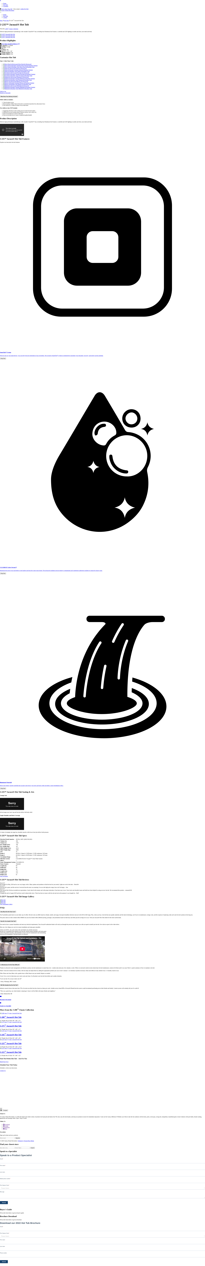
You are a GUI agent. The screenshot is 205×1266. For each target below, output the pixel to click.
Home (4, 3)
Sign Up (17, 1138)
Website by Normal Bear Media (26, 1141)
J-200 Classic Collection (11, 29)
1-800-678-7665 (24, 9)
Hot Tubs (5, 5)
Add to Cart (3, 91)
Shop (1, 20)
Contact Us (3, 1070)
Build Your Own (4, 1061)
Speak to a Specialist (5, 93)
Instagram (7, 1127)
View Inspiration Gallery (6, 904)
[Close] (0, 0)
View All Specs (4, 876)
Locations (5, 6)
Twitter (6, 1126)
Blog (5, 1129)
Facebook (7, 1124)
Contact (5, 17)
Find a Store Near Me (6, 9)
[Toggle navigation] (0, 12)
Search (32, 1147)
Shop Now (3, 358)
